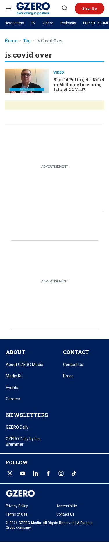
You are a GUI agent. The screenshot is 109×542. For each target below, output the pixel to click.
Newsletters (14, 23)
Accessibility (66, 506)
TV (33, 23)
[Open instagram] (61, 473)
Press (68, 376)
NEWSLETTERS (27, 414)
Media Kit (14, 376)
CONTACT (76, 352)
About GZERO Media (24, 364)
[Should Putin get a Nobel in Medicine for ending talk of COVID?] (27, 80)
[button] (89, 8)
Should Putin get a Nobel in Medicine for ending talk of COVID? (78, 84)
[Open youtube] (23, 473)
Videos (48, 23)
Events (12, 387)
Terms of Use (16, 514)
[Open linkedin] (35, 473)
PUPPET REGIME (96, 23)
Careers (13, 399)
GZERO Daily (17, 427)
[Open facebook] (48, 473)
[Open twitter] (10, 473)
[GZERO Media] (38, 8)
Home (11, 40)
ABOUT (15, 352)
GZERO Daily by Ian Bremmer (23, 441)
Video (58, 72)
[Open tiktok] (74, 473)
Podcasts (68, 23)
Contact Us (73, 364)
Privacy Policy (17, 506)
